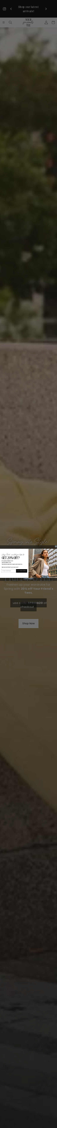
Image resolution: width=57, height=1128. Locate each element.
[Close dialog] (56, 546)
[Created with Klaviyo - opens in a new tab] (28, 578)
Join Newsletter (21, 571)
